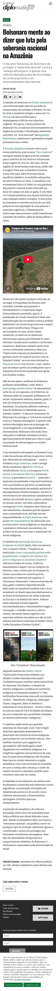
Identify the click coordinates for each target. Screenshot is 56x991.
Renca (31, 499)
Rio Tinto (34, 467)
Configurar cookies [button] (32, 985)
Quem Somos (8, 905)
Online (7, 20)
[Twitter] (10, 97)
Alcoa (23, 470)
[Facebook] (5, 97)
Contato (6, 917)
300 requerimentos (20, 521)
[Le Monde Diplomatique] (19, 7)
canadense (18, 474)
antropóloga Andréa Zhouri (18, 388)
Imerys (6, 477)
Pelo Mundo (7, 911)
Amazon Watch (33, 671)
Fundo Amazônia (41, 102)
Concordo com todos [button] (13, 985)
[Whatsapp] (15, 97)
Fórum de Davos (12, 364)
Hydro (19, 506)
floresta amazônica (15, 148)
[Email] (20, 97)
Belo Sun (30, 474)
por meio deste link (22, 979)
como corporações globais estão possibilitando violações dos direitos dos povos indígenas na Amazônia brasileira (27, 556)
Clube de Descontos (11, 908)
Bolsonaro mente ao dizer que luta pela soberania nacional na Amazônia (26, 43)
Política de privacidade (12, 914)
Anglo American (22, 463)
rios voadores (44, 152)
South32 (30, 477)
